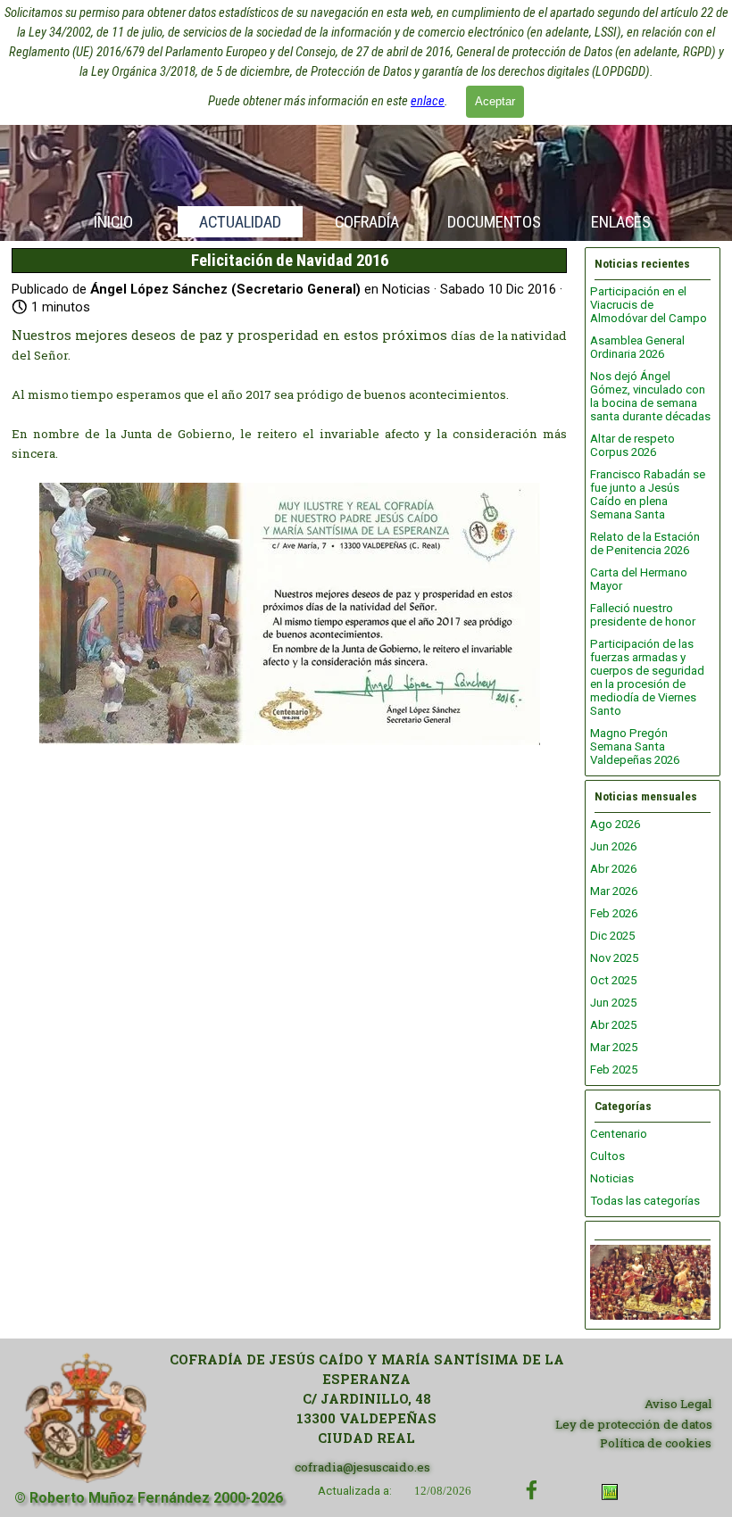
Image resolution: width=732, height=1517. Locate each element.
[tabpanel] (366, 1399)
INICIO (113, 222)
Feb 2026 (613, 913)
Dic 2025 (612, 935)
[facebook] (531, 1490)
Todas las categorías (645, 1200)
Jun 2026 (613, 846)
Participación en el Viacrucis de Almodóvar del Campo (648, 305)
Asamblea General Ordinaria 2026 (637, 347)
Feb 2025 (613, 1069)
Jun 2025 (613, 1002)
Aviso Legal (678, 1404)
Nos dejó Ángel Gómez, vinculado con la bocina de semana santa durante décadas (650, 396)
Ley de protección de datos (633, 1424)
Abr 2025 (613, 1025)
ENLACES (621, 222)
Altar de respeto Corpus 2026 (632, 445)
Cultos (607, 1156)
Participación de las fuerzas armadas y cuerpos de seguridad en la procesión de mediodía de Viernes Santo (647, 677)
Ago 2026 (615, 824)
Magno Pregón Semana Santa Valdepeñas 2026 (634, 746)
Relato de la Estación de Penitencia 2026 (645, 543)
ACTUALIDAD (240, 222)
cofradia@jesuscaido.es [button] (362, 1467)
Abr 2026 (613, 868)
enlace (428, 101)
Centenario (618, 1133)
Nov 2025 (614, 958)
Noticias (612, 1178)
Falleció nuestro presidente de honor (642, 614)
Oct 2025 (613, 980)
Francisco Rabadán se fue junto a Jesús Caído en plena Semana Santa (647, 494)
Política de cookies (655, 1443)
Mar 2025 (613, 1047)
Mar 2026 (613, 891)
